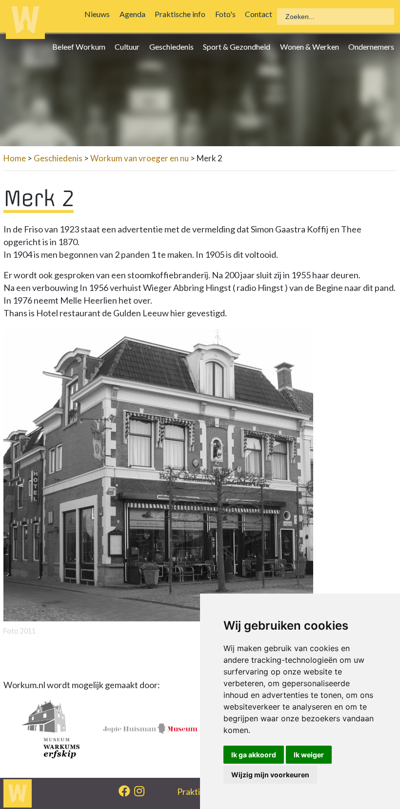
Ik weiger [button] (309, 755)
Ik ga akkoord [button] (253, 755)
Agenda (134, 14)
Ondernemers (373, 46)
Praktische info (182, 14)
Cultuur (130, 46)
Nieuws (99, 14)
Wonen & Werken (311, 46)
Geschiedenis (174, 46)
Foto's (227, 14)
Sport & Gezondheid (239, 46)
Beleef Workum (81, 46)
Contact (261, 14)
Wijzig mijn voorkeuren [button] (270, 774)
